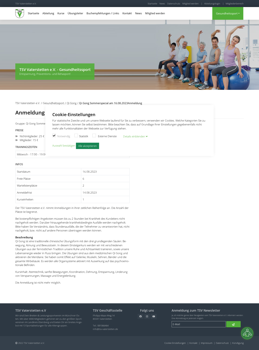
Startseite (152, 3)
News (162, 3)
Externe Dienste (107, 136)
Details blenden (134, 136)
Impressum (206, 343)
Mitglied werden (190, 3)
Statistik (83, 136)
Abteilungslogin (212, 3)
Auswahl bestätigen (63, 145)
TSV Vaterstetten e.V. (25, 3)
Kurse (60, 13)
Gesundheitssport (227, 13)
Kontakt (127, 13)
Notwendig (63, 136)
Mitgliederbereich (235, 3)
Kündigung (238, 343)
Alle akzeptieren (87, 146)
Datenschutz (173, 3)
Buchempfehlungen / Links (103, 13)
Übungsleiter (75, 13)
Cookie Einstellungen (175, 343)
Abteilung (48, 13)
